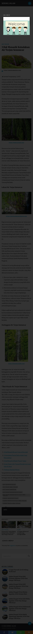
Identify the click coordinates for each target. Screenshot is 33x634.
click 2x (8, 15)
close (4, 15)
